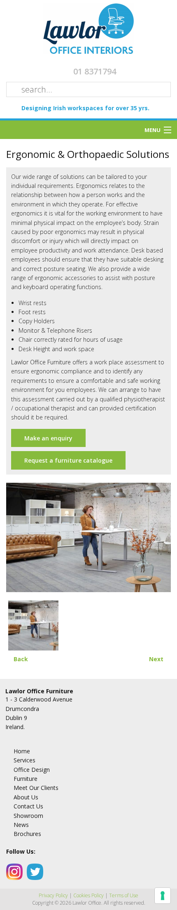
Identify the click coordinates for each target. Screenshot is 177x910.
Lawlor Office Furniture (41, 362)
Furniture (25, 779)
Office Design (32, 769)
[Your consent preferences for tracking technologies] (162, 895)
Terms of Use (123, 895)
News (21, 825)
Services (24, 760)
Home (22, 751)
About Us (26, 797)
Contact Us (28, 806)
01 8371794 (94, 71)
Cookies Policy (88, 895)
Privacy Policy (53, 895)
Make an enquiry (48, 438)
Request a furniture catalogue (68, 460)
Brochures (27, 834)
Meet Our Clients (36, 788)
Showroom (28, 816)
